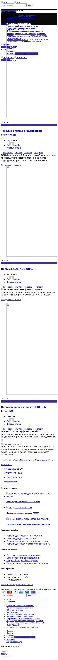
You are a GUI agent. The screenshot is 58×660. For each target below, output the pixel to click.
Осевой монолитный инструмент (22, 557)
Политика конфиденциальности (17, 584)
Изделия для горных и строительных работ (27, 541)
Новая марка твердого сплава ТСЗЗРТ (22, 513)
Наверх (4, 654)
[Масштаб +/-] (10, 656)
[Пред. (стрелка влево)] (2, 658)
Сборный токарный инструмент (22, 560)
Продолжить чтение (11, 299)
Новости (5, 125)
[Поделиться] (5, 656)
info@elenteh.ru (11, 481)
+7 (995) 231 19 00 (13, 473)
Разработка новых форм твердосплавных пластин (28, 524)
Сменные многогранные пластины (23, 555)
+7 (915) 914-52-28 (13, 477)
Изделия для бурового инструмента (24, 535)
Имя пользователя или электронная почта (28, 21)
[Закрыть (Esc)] (2, 656)
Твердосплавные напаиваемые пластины (27, 563)
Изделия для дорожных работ (21, 538)
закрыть (4, 651)
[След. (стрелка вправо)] (5, 658)
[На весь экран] (7, 656)
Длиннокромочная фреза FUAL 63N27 (23, 501)
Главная (5, 23)
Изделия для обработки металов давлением (28, 543)
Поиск (30, 5)
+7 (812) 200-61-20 (13, 468)
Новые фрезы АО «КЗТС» (17, 269)
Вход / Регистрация (14, 642)
